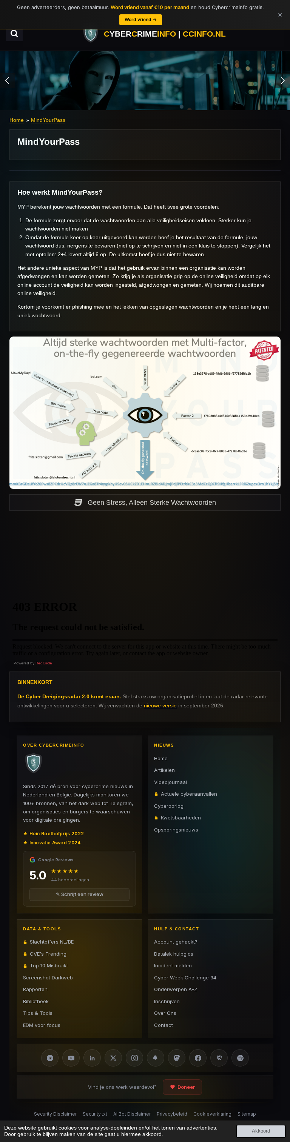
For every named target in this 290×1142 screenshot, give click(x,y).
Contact (163, 1025)
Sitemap (247, 1114)
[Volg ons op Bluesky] (155, 1058)
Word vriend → (141, 19)
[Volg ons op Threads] (219, 1058)
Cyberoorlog (169, 806)
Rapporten (35, 989)
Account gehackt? (175, 942)
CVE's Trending (48, 954)
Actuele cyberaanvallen (189, 794)
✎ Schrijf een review (79, 894)
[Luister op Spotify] (240, 1058)
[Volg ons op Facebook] (198, 1058)
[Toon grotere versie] (145, 413)
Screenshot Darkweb (48, 977)
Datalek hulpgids (173, 954)
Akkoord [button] (261, 1131)
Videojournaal (170, 782)
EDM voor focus (41, 1025)
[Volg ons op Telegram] (50, 1058)
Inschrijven (167, 1001)
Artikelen (164, 770)
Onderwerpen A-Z (175, 989)
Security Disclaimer (55, 1114)
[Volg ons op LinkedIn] (92, 1058)
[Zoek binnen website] (14, 33)
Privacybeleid (172, 1114)
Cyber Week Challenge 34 (185, 977)
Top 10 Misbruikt (49, 965)
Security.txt (95, 1114)
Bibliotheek (36, 1001)
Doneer (186, 1087)
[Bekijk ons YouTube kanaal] (71, 1058)
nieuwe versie (160, 705)
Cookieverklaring (212, 1114)
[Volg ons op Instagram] (134, 1058)
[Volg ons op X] (113, 1058)
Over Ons (165, 1013)
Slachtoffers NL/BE (52, 942)
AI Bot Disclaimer (132, 1114)
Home (16, 120)
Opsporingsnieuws (176, 830)
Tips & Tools (37, 1013)
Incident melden (173, 965)
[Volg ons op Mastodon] (176, 1058)
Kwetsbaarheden (181, 818)
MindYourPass (48, 120)
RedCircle (43, 663)
